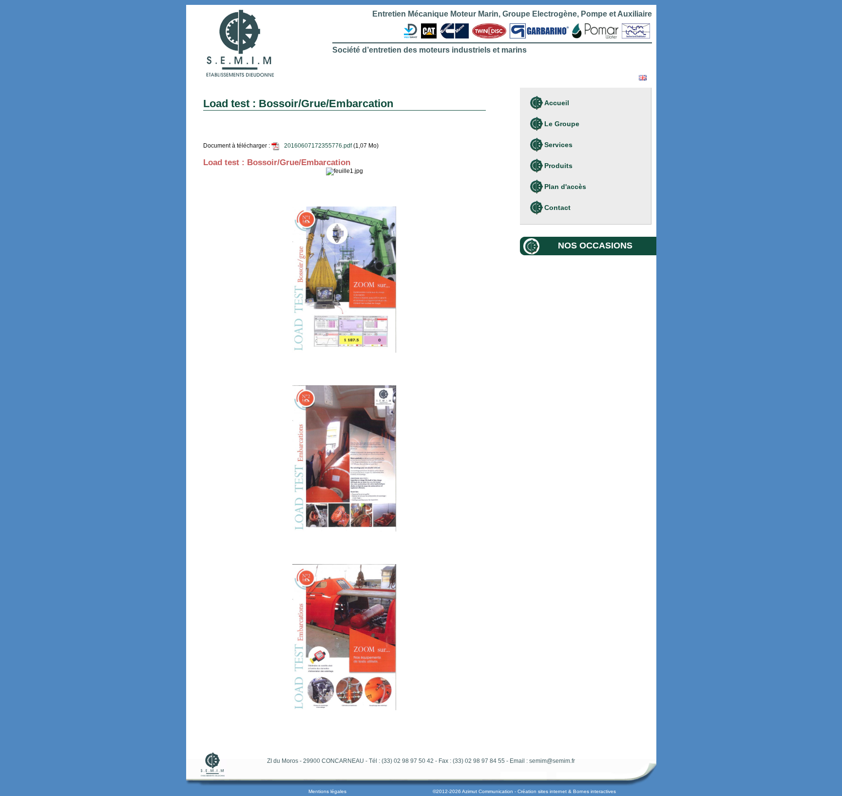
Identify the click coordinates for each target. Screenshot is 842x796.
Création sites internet (542, 791)
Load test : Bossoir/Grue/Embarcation (276, 162)
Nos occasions (595, 245)
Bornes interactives (594, 791)
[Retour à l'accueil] (240, 44)
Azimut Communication (487, 791)
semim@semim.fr (552, 761)
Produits (558, 166)
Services (558, 145)
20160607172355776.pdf (318, 145)
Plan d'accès (565, 186)
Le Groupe (561, 124)
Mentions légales (327, 791)
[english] (643, 78)
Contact (557, 207)
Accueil (556, 103)
